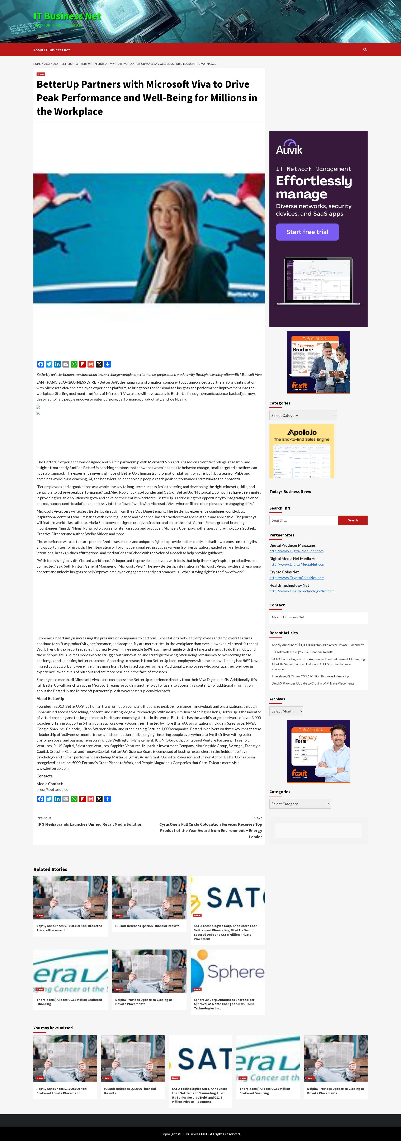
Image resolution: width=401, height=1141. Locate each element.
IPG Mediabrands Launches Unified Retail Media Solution (89, 821)
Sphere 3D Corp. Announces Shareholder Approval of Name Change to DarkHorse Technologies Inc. (224, 1004)
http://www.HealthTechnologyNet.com (301, 591)
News (41, 74)
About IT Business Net (51, 49)
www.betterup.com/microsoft (145, 690)
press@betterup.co (52, 789)
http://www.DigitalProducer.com (296, 551)
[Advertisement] (256, 20)
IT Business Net (67, 16)
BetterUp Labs (164, 660)
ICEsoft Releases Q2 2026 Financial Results (147, 926)
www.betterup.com (53, 768)
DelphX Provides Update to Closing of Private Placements (144, 1002)
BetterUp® (108, 382)
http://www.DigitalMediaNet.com (297, 564)
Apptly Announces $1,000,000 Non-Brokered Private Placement (318, 645)
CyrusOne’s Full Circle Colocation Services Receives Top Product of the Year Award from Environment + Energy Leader (210, 827)
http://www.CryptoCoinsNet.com (296, 577)
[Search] (365, 49)
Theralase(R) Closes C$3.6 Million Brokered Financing (310, 676)
